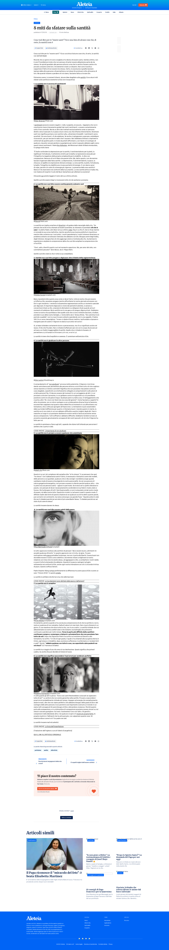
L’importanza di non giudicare (55, 431)
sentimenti (39, 125)
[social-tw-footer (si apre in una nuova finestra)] (86, 939)
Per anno (126, 920)
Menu (47, 12)
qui (42, 176)
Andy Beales (39, 621)
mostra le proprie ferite (85, 714)
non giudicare (54, 384)
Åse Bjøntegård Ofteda (43, 547)
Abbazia (121, 12)
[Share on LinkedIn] (89, 48)
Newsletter (107, 920)
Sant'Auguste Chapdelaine (91, 8)
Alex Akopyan (40, 121)
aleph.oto (38, 470)
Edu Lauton (39, 380)
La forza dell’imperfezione (54, 726)
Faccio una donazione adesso (46, 788)
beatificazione (32, 840)
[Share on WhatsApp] (98, 48)
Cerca (44, 5)
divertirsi (62, 225)
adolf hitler (91, 840)
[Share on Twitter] (92, 48)
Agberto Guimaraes (42, 693)
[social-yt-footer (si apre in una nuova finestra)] (79, 939)
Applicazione (107, 923)
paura (49, 555)
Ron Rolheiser (62, 145)
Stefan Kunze (40, 295)
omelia (58, 573)
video (70, 230)
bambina (120, 873)
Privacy (110, 944)
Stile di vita (80, 12)
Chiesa (35, 19)
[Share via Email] (95, 48)
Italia (114, 12)
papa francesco (122, 840)
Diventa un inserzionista (90, 944)
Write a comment (66, 817)
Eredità (107, 12)
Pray (54, 12)
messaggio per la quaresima (95, 875)
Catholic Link (53, 32)
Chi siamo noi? (70, 944)
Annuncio (106, 925)
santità (83, 77)
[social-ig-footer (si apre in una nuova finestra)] (89, 939)
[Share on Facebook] (86, 48)
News (72, 12)
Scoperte (99, 12)
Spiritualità (90, 12)
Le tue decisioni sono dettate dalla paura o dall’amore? (64, 581)
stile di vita (54, 750)
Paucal (37, 221)
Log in (72, 811)
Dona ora (142, 5)
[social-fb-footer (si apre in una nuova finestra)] (83, 939)
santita (46, 750)
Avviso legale (79, 944)
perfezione (38, 750)
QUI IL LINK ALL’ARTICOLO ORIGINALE (47, 735)
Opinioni (65, 12)
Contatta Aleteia (102, 944)
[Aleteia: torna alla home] (84, 4)
